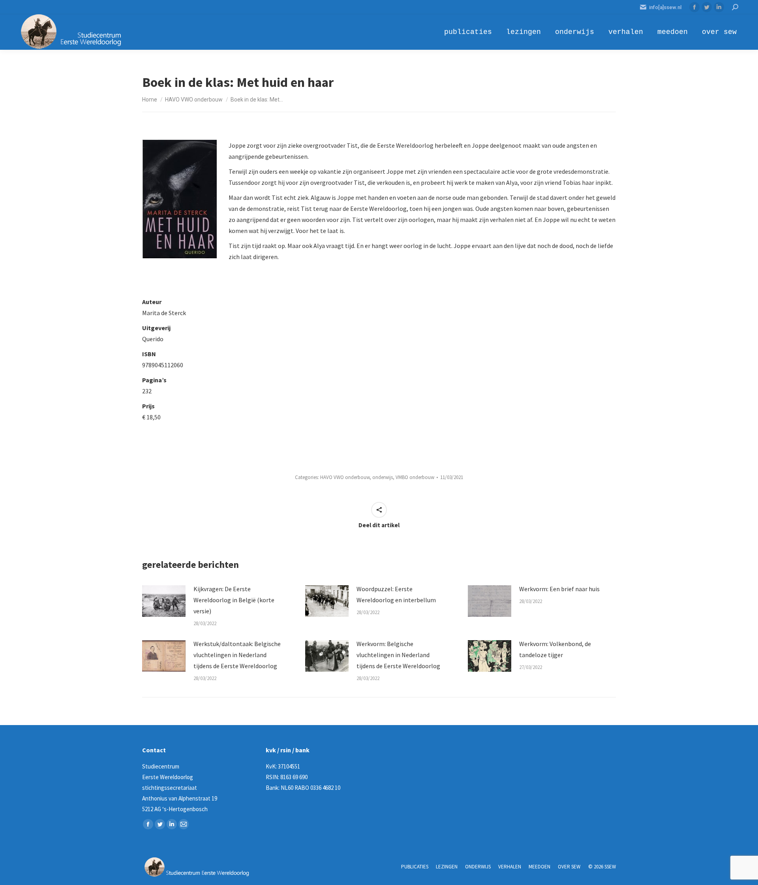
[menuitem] (468, 32)
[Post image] (164, 601)
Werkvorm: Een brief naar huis (559, 589)
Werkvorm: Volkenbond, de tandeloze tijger (555, 649)
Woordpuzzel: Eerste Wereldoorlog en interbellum (396, 594)
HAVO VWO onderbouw (345, 477)
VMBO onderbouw (415, 477)
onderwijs (382, 477)
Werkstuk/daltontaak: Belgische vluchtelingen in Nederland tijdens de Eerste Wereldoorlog (237, 655)
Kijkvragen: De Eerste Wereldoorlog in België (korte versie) (233, 600)
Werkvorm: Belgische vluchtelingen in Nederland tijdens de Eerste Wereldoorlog (398, 655)
